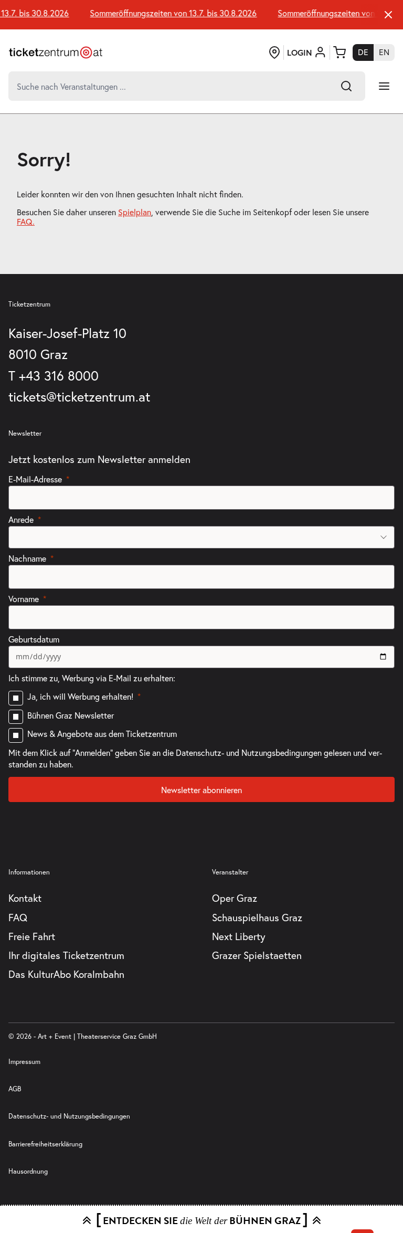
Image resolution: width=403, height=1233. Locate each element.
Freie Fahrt (31, 936)
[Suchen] (346, 86)
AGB (14, 1088)
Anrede (21, 519)
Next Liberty (239, 936)
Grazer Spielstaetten (257, 955)
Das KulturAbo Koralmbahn (66, 974)
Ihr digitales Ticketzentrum (66, 955)
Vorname (23, 598)
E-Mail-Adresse (35, 478)
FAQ (17, 917)
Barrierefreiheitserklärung (45, 1144)
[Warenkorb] (339, 52)
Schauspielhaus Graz (257, 917)
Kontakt (24, 897)
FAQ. (26, 221)
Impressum (24, 1061)
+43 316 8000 (59, 375)
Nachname (27, 558)
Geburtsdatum (33, 639)
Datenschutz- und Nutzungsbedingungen (69, 1116)
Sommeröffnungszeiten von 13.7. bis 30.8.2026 (170, 13)
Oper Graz (234, 897)
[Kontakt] (274, 52)
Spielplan (134, 212)
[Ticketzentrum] (55, 52)
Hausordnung (28, 1171)
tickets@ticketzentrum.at (79, 396)
